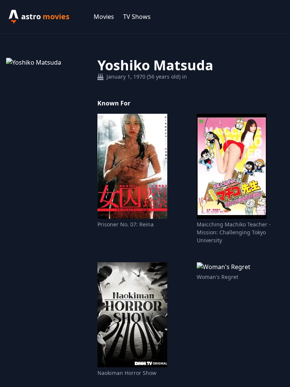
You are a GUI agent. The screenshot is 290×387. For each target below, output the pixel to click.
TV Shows (137, 16)
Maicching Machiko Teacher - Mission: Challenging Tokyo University (234, 232)
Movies (104, 16)
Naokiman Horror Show (126, 372)
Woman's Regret (217, 276)
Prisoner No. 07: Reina (125, 224)
